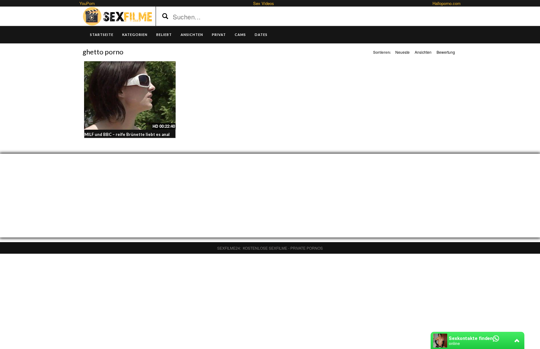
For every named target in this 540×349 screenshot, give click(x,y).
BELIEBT (164, 34)
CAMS (240, 34)
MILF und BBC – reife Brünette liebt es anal (127, 134)
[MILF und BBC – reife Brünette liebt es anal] (130, 95)
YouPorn (87, 3)
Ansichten (423, 52)
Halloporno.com (446, 3)
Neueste (402, 52)
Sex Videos (263, 3)
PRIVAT (219, 34)
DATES (261, 34)
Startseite (101, 34)
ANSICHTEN (192, 34)
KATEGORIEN (135, 34)
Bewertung (446, 52)
